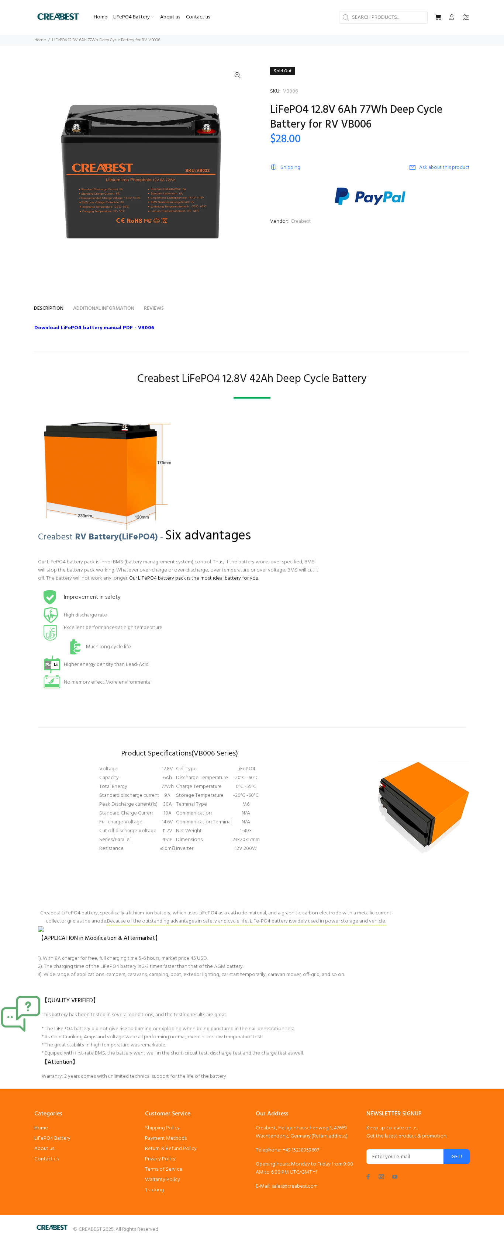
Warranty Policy (162, 1179)
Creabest (301, 221)
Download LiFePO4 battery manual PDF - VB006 (94, 328)
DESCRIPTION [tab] (48, 308)
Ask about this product (444, 167)
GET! (456, 1157)
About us (44, 1149)
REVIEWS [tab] (154, 308)
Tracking (154, 1190)
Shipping (290, 167)
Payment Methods (166, 1138)
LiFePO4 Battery (52, 1138)
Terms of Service (163, 1169)
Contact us (46, 1159)
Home (40, 40)
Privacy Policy (160, 1159)
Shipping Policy (162, 1128)
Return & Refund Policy (171, 1149)
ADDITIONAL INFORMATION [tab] (103, 308)
